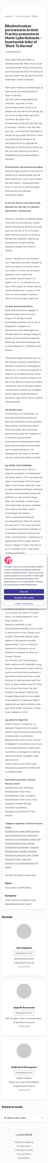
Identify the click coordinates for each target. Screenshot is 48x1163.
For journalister (24, 1154)
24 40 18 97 (24, 1026)
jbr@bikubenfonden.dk (24, 1022)
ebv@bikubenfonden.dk (24, 1086)
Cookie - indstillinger (24, 603)
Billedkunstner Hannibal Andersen (21, 851)
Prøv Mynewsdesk (24, 1150)
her (29, 210)
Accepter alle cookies (24, 597)
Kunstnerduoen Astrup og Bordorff (21, 835)
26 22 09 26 (24, 966)
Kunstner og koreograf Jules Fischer (22, 855)
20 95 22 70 (24, 1090)
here (34, 875)
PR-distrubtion (24, 1146)
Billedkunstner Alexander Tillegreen (22, 847)
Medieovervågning (24, 1142)
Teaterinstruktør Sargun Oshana (20, 843)
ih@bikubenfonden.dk (24, 962)
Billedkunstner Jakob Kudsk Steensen (22, 831)
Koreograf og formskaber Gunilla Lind (23, 839)
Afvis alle (24, 591)
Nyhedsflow (24, 1158)
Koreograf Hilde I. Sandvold (18, 859)
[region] (24, 581)
